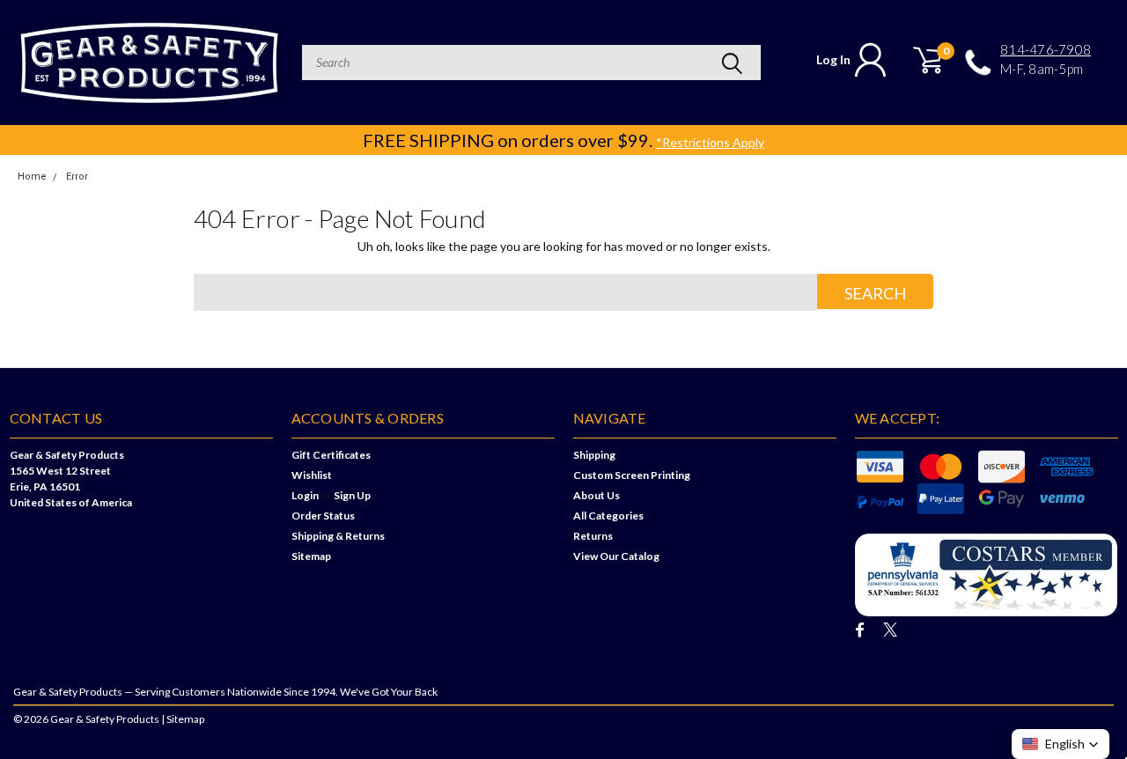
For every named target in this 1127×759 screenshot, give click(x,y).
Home (32, 176)
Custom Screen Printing (631, 475)
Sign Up (352, 495)
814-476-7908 (1045, 49)
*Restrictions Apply (710, 142)
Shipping (594, 454)
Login (305, 495)
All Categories (608, 515)
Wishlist (311, 475)
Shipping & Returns (338, 535)
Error (77, 176)
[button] (1060, 744)
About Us (596, 495)
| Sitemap (182, 719)
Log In (833, 59)
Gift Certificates (331, 454)
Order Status (323, 515)
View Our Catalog (616, 556)
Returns (593, 535)
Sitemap (311, 556)
